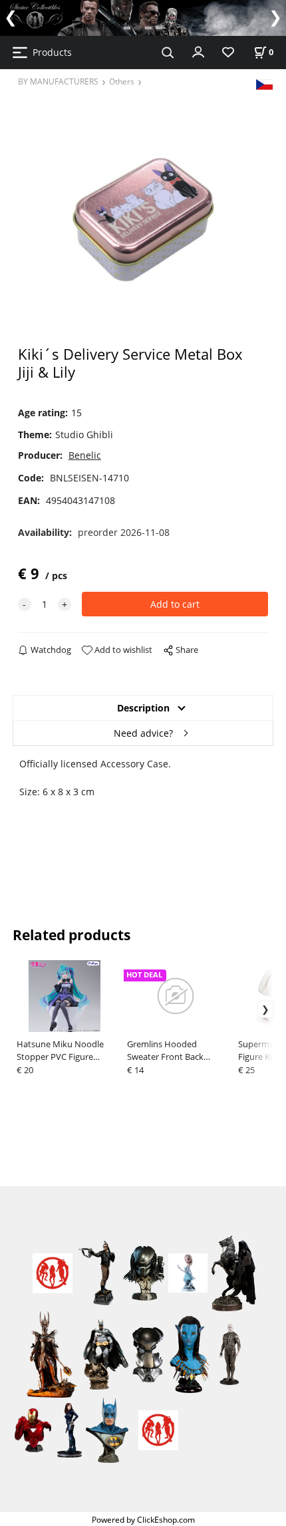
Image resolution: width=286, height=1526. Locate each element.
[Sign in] (198, 51)
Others (121, 81)
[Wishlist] (228, 53)
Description (143, 707)
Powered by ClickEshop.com (143, 1519)
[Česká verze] (264, 83)
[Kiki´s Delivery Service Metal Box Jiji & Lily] (143, 220)
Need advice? (143, 733)
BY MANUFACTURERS (58, 81)
